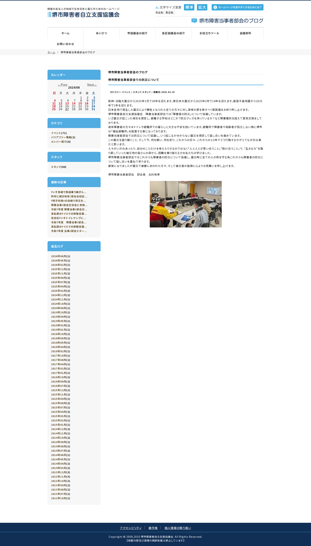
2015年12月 (58, 390)
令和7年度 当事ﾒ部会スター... (69, 231)
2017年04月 (58, 364)
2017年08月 (58, 360)
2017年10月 (58, 355)
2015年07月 (58, 407)
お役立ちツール (209, 33)
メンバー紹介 (59, 141)
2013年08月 (58, 489)
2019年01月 (58, 329)
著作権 (153, 528)
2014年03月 (58, 468)
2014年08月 (58, 446)
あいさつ (101, 33)
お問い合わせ (65, 44)
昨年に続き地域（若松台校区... (69, 196)
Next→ (92, 84)
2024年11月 (58, 299)
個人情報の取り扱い (177, 528)
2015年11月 (58, 394)
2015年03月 (58, 416)
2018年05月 (58, 342)
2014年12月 (58, 429)
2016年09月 (58, 381)
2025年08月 (58, 277)
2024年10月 (58, 303)
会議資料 (245, 33)
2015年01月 (58, 424)
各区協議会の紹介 (173, 33)
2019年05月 (58, 321)
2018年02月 (58, 351)
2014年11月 (58, 433)
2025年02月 (58, 290)
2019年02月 (58, 325)
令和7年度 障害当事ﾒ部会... (69, 222)
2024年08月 (58, 308)
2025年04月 (58, 286)
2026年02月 (58, 265)
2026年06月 (58, 256)
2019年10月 (58, 312)
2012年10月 (58, 498)
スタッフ (56, 167)
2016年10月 (58, 377)
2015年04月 (58, 411)
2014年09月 (58, 442)
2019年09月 (58, 316)
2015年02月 (58, 420)
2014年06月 (58, 455)
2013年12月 (58, 472)
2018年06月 (58, 338)
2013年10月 (58, 481)
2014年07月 (58, 450)
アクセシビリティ (131, 528)
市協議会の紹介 (137, 33)
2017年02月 (58, 368)
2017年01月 (58, 373)
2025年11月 (58, 273)
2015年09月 (58, 398)
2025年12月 (58, 269)
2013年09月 (58, 485)
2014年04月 (58, 463)
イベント (56, 133)
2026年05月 (58, 260)
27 (67, 109)
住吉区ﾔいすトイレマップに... (68, 218)
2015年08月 (58, 403)
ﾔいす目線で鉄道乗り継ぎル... (69, 192)
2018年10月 (58, 334)
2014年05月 (58, 459)
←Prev (62, 84)
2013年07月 (58, 494)
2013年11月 (58, 476)
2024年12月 (58, 295)
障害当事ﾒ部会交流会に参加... (69, 205)
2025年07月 (58, 282)
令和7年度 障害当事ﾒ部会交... (69, 209)
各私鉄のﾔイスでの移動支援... (69, 213)
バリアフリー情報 (61, 137)
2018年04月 (58, 347)
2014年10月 (58, 437)
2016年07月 (58, 386)
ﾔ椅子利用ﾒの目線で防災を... (68, 200)
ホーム (65, 33)
